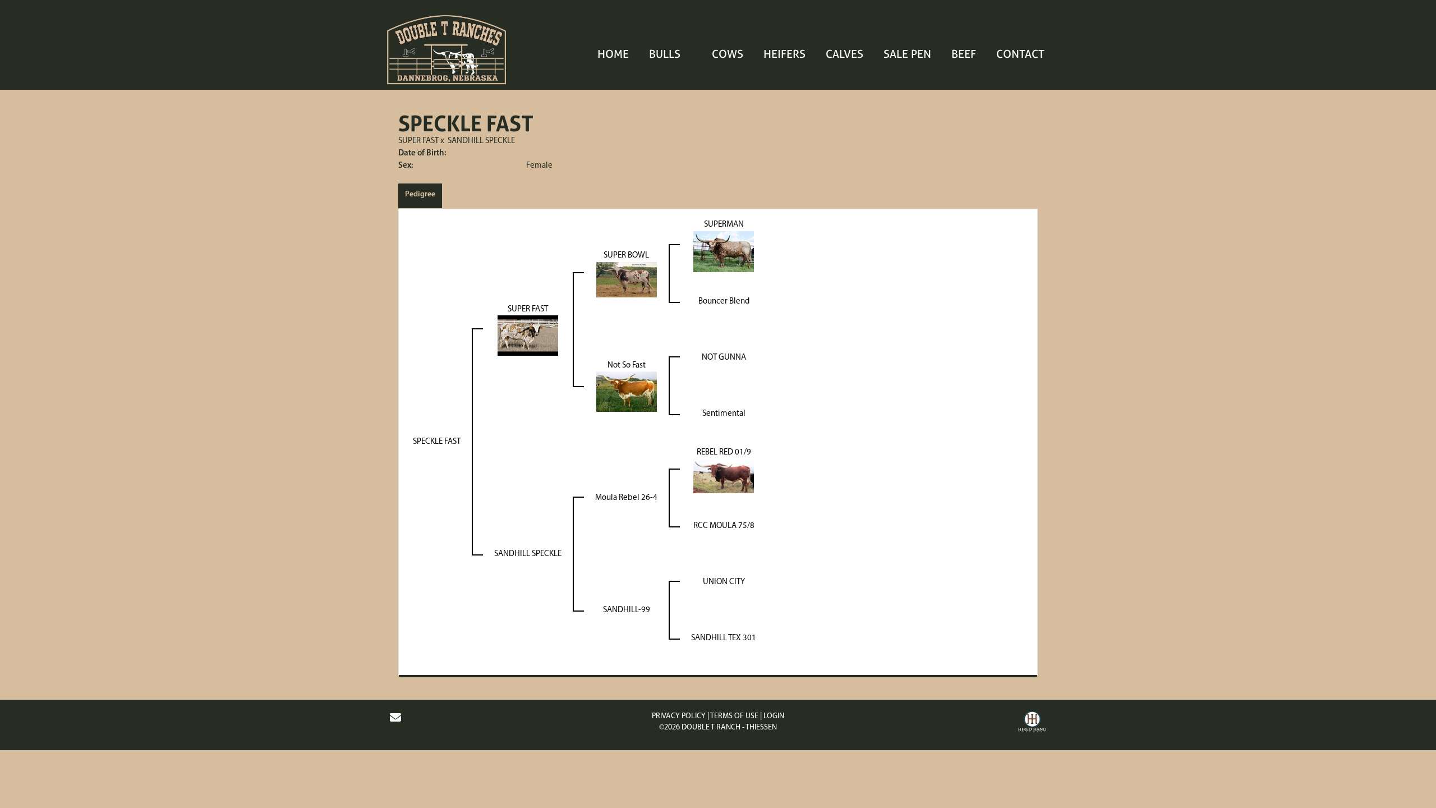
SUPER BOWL (626, 255)
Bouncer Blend (723, 301)
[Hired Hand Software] (1032, 723)
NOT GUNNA (724, 358)
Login (773, 716)
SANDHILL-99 (626, 610)
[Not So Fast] (626, 392)
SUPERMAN (724, 225)
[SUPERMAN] (723, 251)
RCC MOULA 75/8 (723, 526)
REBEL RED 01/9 (724, 452)
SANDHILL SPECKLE (481, 141)
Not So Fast (626, 365)
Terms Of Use (734, 716)
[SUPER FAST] (528, 336)
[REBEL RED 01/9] (723, 476)
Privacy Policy (679, 716)
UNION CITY (724, 582)
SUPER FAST (418, 141)
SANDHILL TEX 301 (723, 638)
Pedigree (420, 194)
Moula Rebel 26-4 (626, 498)
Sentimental (723, 414)
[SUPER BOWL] (626, 280)
